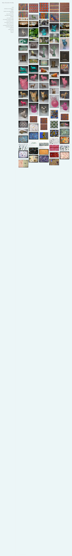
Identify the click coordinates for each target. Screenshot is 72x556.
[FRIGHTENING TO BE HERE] (34, 232)
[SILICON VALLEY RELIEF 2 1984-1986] (24, 212)
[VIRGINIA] (65, 156)
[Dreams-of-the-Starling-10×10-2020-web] (44, 8)
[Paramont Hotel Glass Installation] (65, 26)
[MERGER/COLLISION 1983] (54, 169)
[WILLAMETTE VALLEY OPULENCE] (24, 279)
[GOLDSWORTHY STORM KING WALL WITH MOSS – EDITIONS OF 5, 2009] (34, 276)
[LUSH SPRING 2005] (54, 289)
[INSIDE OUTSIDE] (34, 225)
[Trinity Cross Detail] (24, 49)
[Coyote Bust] (44, 110)
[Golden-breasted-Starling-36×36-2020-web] (54, 18)
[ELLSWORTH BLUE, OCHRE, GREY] (44, 136)
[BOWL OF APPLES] (34, 204)
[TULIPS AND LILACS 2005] (24, 296)
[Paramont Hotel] (44, 23)
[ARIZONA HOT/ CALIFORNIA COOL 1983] (54, 162)
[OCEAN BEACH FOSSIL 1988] (34, 255)
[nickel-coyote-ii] (34, 35)
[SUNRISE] (24, 146)
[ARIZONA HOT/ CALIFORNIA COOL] (65, 163)
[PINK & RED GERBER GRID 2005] (44, 294)
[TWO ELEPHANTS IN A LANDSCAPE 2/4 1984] (24, 241)
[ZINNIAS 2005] (65, 286)
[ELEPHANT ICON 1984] (65, 242)
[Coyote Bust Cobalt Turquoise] (44, 32)
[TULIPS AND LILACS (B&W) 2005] (34, 295)
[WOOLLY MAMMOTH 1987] (24, 173)
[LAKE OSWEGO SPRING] (65, 296)
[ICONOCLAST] (44, 231)
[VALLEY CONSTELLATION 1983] (34, 151)
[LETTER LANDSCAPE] (34, 143)
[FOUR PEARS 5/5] (54, 200)
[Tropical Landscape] (44, 63)
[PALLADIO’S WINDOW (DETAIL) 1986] (44, 183)
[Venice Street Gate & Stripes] (54, 114)
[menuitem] (8, 7)
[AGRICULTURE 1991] (44, 256)
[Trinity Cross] (54, 51)
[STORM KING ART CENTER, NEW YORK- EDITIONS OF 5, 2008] (24, 271)
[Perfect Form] (34, 54)
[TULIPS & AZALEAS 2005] (34, 284)
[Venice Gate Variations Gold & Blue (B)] (65, 117)
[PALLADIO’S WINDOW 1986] (65, 187)
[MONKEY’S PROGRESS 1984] (34, 159)
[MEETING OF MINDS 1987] (24, 187)
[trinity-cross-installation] (54, 38)
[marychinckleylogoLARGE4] (8, 2)
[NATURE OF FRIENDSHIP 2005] (24, 286)
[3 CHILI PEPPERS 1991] (54, 207)
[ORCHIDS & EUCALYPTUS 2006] (44, 286)
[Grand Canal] (34, 46)
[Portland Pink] (34, 78)
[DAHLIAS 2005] (34, 306)
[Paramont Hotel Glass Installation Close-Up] (24, 19)
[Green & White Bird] (24, 41)
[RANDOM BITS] (65, 140)
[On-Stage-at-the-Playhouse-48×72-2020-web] (24, 14)
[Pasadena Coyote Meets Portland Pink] (65, 125)
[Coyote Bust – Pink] (65, 106)
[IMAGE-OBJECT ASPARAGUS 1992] (34, 192)
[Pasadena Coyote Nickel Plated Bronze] (24, 33)
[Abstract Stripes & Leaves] (34, 62)
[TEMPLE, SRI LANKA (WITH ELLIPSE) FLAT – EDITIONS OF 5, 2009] (54, 265)
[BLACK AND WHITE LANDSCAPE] (54, 141)
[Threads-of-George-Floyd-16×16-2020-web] (34, 8)
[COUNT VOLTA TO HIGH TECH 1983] (34, 128)
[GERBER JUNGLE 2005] (44, 302)
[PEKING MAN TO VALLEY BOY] (54, 155)
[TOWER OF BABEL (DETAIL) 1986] (44, 175)
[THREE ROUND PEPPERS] (44, 205)
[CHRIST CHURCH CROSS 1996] (24, 252)
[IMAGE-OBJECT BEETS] (54, 188)
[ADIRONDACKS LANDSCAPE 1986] (65, 148)
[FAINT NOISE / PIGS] (34, 244)
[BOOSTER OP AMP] (65, 132)
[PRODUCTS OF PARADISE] (44, 167)
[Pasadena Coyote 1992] (44, 86)
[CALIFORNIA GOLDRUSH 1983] (44, 152)
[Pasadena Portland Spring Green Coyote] (34, 17)
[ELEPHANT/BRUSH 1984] (24, 163)
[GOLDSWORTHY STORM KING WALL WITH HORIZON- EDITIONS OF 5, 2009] (44, 278)
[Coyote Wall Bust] (54, 102)
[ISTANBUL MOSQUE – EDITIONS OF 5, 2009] (54, 273)
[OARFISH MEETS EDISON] (34, 167)
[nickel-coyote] (65, 34)
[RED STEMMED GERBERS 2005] (54, 297)
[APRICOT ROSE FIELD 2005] (24, 307)
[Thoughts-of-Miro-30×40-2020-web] (24, 7)
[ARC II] (24, 132)
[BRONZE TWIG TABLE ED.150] (34, 215)
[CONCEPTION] (54, 148)
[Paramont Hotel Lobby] (24, 24)
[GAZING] (65, 232)
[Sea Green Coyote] (34, 69)
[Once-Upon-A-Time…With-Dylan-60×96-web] (44, 16)
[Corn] (65, 57)
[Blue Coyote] (65, 44)
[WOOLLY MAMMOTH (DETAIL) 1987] (65, 173)
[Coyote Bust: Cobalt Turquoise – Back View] (54, 28)
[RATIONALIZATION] (24, 220)
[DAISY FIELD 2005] (54, 305)
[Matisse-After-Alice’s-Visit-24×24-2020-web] (65, 18)
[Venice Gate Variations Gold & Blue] (44, 124)
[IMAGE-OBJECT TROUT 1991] (65, 198)
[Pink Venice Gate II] (24, 125)
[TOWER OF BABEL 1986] (34, 178)
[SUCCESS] (44, 216)
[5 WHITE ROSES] (65, 307)
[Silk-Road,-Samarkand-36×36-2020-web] (65, 8)
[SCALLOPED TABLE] (54, 217)
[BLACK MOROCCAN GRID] (54, 133)
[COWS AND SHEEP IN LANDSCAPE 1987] (24, 231)
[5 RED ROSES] (44, 310)
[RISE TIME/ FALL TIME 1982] (24, 139)
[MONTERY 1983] (44, 159)
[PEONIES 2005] (54, 281)
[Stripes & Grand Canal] (65, 69)
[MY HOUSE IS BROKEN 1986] (65, 222)
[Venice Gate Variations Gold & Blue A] (34, 120)
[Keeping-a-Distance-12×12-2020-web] (54, 8)
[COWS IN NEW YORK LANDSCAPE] (44, 145)
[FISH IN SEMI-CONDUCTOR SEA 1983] (24, 154)
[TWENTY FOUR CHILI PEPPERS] (65, 206)
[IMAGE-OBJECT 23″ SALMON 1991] (44, 189)
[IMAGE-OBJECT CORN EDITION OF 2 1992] (24, 202)
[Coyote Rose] (24, 103)
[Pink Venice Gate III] (54, 124)
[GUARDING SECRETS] (54, 227)
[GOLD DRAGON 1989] (44, 246)
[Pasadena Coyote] (44, 97)
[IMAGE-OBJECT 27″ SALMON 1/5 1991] (44, 196)
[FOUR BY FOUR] (54, 238)
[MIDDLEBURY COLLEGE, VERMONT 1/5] (65, 275)
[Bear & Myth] (24, 59)
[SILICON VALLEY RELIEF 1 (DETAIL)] (65, 215)
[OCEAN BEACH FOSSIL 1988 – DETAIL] (65, 251)
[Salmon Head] (44, 70)
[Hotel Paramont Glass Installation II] (34, 24)
